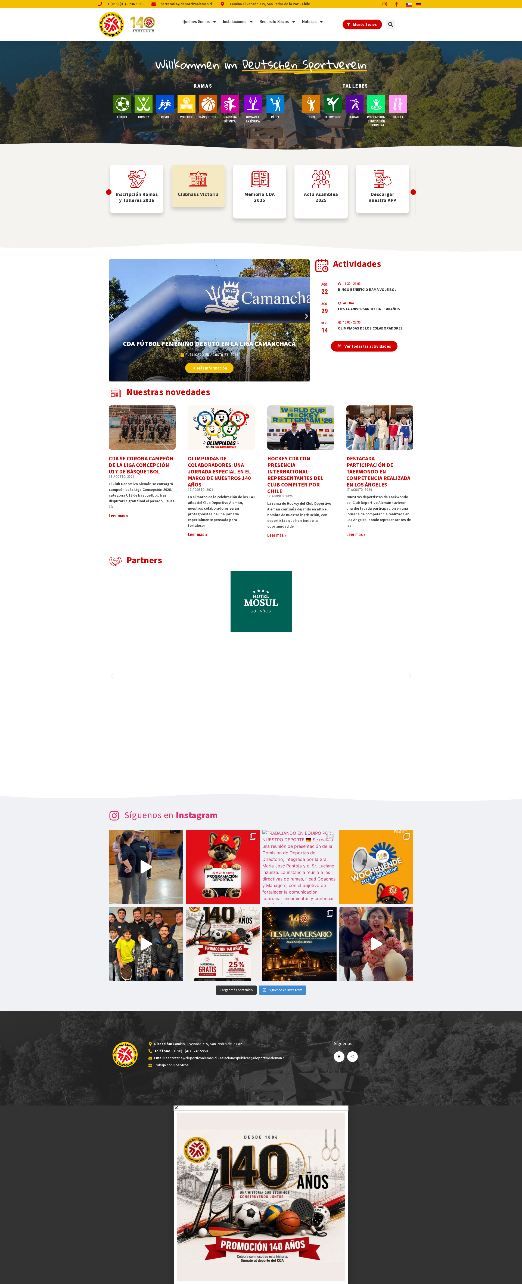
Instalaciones (234, 21)
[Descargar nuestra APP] (382, 179)
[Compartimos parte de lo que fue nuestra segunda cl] (146, 867)
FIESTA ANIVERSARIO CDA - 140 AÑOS (369, 308)
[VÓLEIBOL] (186, 104)
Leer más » (118, 515)
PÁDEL (275, 117)
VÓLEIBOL (186, 117)
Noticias (309, 21)
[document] (261, 1195)
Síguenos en (171, 815)
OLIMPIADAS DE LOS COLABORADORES (370, 328)
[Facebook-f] (339, 1056)
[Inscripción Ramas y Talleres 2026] (137, 179)
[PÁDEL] (275, 104)
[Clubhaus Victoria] (198, 179)
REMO (165, 117)
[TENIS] (311, 104)
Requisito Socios (274, 21)
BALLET (398, 117)
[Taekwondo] (333, 104)
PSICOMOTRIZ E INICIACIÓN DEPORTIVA (376, 121)
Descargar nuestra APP (382, 197)
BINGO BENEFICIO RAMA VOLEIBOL (367, 289)
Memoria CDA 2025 (259, 197)
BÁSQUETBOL (208, 117)
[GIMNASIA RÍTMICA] (230, 104)
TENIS (311, 117)
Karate (354, 117)
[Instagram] (352, 1056)
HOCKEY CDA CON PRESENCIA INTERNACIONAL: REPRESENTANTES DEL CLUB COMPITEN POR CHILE (295, 474)
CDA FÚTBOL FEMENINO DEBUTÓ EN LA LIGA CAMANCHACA (209, 343)
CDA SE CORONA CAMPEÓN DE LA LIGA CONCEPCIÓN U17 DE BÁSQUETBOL (141, 465)
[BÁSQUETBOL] (208, 104)
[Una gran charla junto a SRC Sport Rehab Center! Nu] (146, 944)
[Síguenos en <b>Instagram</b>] (114, 815)
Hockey (143, 117)
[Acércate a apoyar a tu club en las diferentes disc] (223, 867)
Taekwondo (332, 117)
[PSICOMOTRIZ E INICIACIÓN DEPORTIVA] (376, 104)
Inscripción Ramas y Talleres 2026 (137, 197)
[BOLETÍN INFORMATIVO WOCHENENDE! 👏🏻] (376, 867)
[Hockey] (144, 104)
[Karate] (354, 104)
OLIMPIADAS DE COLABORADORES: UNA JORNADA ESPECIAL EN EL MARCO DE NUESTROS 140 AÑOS (219, 471)
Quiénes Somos (196, 21)
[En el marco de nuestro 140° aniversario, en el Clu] (223, 944)
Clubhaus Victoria (198, 194)
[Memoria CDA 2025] (260, 179)
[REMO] (165, 104)
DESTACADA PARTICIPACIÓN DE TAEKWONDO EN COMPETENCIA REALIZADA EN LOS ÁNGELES (378, 471)
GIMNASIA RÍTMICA (230, 119)
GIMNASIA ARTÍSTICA (253, 119)
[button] (390, 24)
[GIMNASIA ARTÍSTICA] (253, 104)
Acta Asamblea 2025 (321, 197)
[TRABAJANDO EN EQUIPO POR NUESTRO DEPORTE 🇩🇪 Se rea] (299, 867)
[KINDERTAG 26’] (376, 944)
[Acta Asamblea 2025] (321, 179)
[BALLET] (398, 104)
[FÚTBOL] (122, 104)
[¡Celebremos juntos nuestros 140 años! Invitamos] (299, 944)
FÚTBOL (122, 117)
